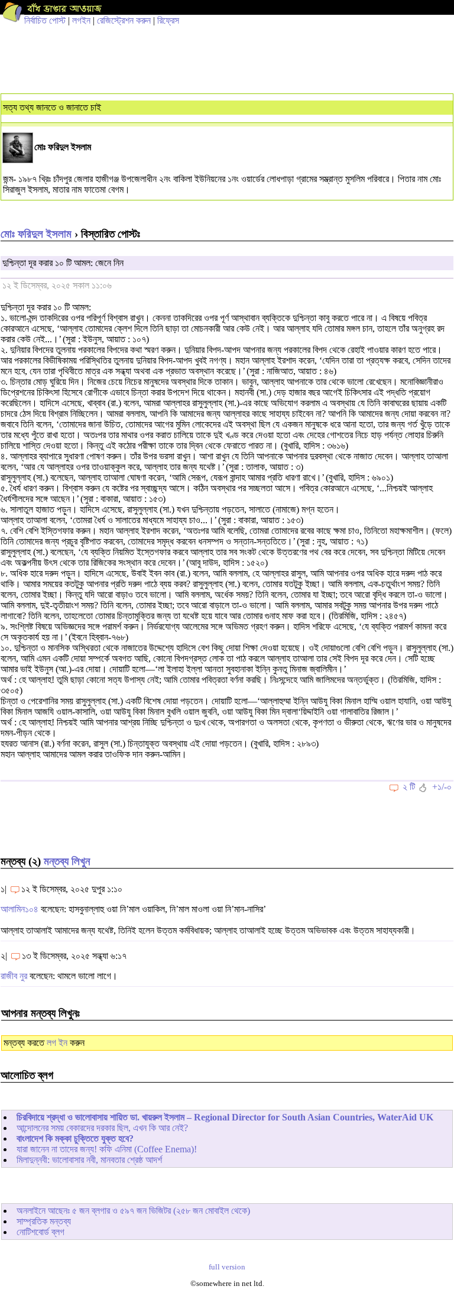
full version (227, 1267)
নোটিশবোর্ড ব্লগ (40, 1232)
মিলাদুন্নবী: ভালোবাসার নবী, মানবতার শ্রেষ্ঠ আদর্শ (89, 1160)
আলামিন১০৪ (19, 909)
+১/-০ (442, 787)
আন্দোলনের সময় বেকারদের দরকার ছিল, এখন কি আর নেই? (102, 1128)
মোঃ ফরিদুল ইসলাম (36, 234)
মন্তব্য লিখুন (67, 861)
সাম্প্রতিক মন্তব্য (44, 1221)
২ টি (409, 787)
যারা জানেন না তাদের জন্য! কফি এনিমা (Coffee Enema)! (107, 1149)
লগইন (81, 20)
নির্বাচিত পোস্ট (45, 20)
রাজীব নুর (14, 976)
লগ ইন (57, 1043)
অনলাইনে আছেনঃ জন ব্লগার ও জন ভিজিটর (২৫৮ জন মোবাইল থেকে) (133, 1211)
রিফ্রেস (168, 20)
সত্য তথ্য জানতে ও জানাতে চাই (52, 107)
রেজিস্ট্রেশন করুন (124, 20)
